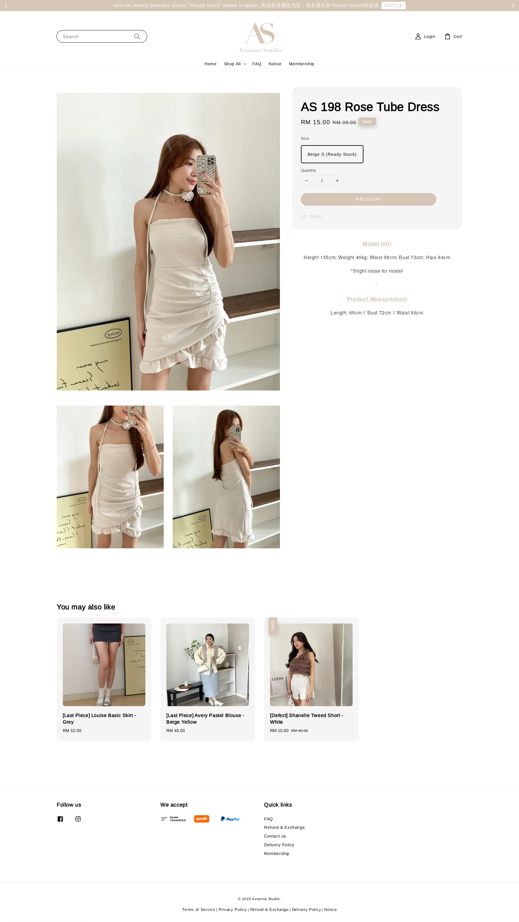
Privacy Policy (233, 909)
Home (211, 63)
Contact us (275, 836)
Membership (301, 63)
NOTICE (393, 5)
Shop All (232, 63)
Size (305, 138)
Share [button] (315, 216)
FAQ (256, 63)
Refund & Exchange (284, 827)
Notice (275, 63)
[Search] (137, 36)
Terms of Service (198, 909)
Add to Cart (368, 198)
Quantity (309, 170)
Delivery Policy (279, 844)
